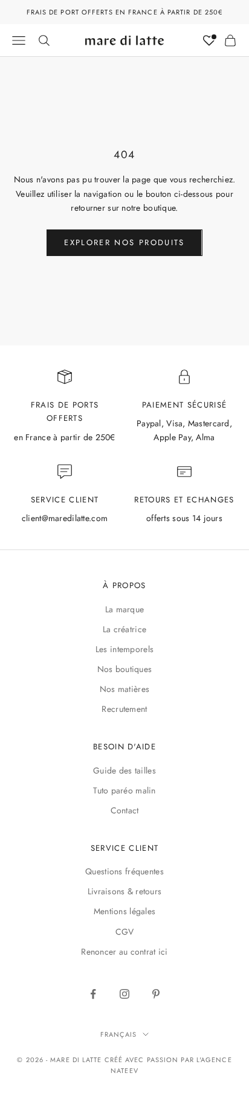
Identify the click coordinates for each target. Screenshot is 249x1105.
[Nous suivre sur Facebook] (93, 994)
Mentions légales (124, 911)
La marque (124, 609)
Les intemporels (124, 649)
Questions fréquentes (124, 871)
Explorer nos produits (124, 242)
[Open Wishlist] (209, 40)
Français (118, 1034)
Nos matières (124, 689)
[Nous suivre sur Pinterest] (156, 994)
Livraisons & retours (125, 891)
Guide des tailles (124, 770)
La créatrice (124, 629)
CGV (124, 932)
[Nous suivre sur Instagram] (124, 994)
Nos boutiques (124, 669)
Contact (125, 810)
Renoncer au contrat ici (124, 952)
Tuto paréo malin (124, 790)
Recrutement (124, 709)
